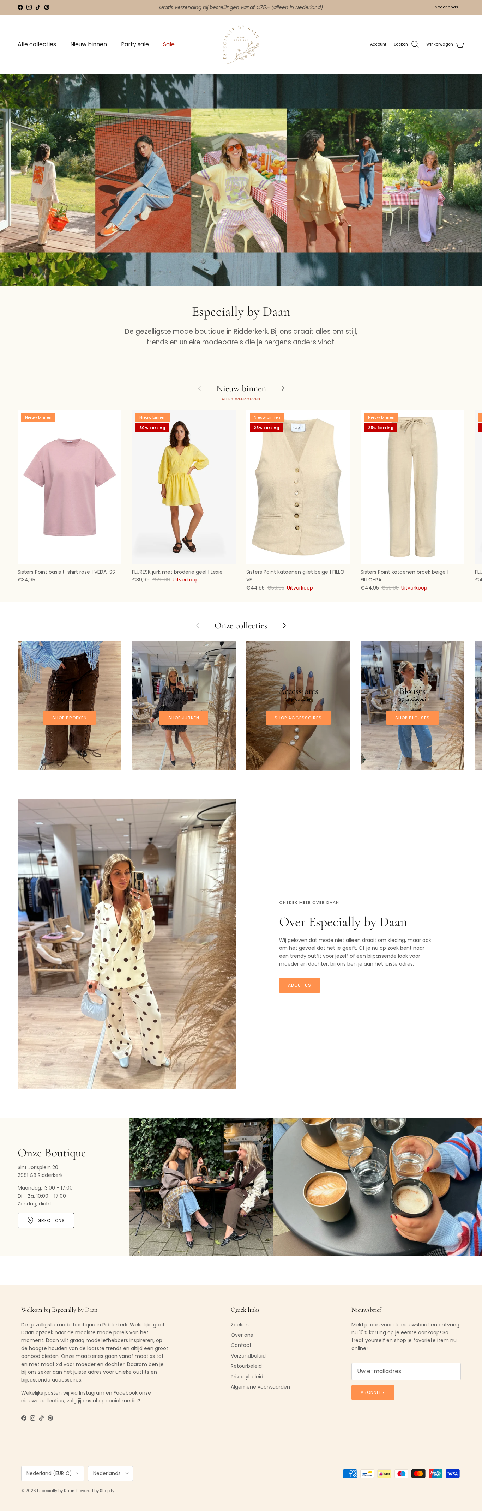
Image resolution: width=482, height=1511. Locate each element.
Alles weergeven (241, 399)
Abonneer (373, 1392)
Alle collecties (37, 44)
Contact (241, 1345)
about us (300, 985)
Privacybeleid (247, 1376)
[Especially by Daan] (241, 44)
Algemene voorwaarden (260, 1386)
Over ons (242, 1334)
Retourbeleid (246, 1366)
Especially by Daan (55, 1490)
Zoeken (240, 1324)
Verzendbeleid (248, 1355)
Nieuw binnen (88, 44)
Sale (169, 44)
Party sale (135, 44)
